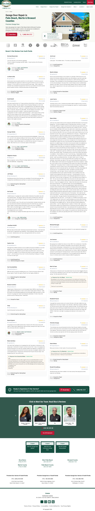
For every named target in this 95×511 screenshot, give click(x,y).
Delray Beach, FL (12, 58)
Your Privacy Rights (66, 506)
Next (79, 415)
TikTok (41, 501)
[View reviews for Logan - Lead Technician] (9, 69)
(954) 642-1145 (73, 461)
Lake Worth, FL (11, 78)
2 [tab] (44, 428)
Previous (15, 415)
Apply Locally (90, 6)
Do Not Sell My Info (54, 506)
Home (37, 6)
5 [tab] (49, 428)
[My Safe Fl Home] (32, 45)
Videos (84, 2)
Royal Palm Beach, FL (13, 269)
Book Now (13, 34)
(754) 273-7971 (22, 461)
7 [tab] (52, 428)
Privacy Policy (36, 506)
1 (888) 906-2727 (27, 34)
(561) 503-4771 (47, 461)
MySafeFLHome (68, 2)
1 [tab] (42, 428)
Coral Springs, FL (12, 227)
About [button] (75, 6)
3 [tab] (45, 428)
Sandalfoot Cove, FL (55, 324)
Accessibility (44, 506)
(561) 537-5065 (47, 466)
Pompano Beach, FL (13, 134)
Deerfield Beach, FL (12, 245)
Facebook (49, 501)
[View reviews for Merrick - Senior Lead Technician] (9, 333)
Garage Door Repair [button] (54, 6)
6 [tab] (51, 428)
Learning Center (77, 2)
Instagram (45, 501)
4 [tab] (47, 428)
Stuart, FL (53, 58)
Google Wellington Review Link (53, 501)
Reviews (7, 11)
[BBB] (84, 45)
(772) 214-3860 (22, 466)
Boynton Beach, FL (12, 193)
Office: (17, 478)
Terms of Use (27, 506)
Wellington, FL (11, 157)
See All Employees (47, 433)
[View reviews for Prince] (9, 124)
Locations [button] (81, 6)
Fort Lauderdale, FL (12, 101)
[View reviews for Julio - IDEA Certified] (9, 218)
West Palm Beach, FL (13, 176)
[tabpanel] (25, 415)
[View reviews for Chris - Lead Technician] (9, 148)
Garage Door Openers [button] (66, 6)
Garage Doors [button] (44, 6)
